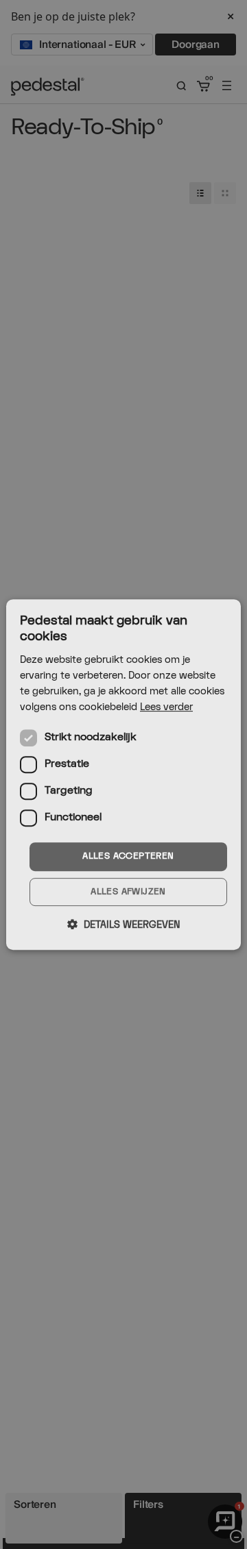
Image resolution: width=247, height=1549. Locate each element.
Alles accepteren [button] (128, 856)
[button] (123, 924)
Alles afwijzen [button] (128, 891)
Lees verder (166, 707)
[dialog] (123, 774)
